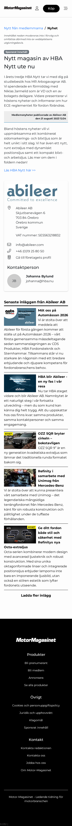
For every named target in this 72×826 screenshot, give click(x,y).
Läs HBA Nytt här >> (20, 170)
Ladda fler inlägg (36, 595)
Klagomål (36, 720)
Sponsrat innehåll (36, 727)
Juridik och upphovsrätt (36, 713)
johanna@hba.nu (40, 281)
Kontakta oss (36, 755)
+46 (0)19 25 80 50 (30, 251)
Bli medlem (36, 670)
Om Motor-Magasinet (36, 770)
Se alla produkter (36, 685)
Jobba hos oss (36, 763)
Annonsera (36, 678)
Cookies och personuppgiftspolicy (36, 705)
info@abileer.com (30, 245)
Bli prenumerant (36, 663)
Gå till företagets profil (33, 257)
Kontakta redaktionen (36, 748)
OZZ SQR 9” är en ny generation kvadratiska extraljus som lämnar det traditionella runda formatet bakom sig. (35, 448)
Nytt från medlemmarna (23, 28)
